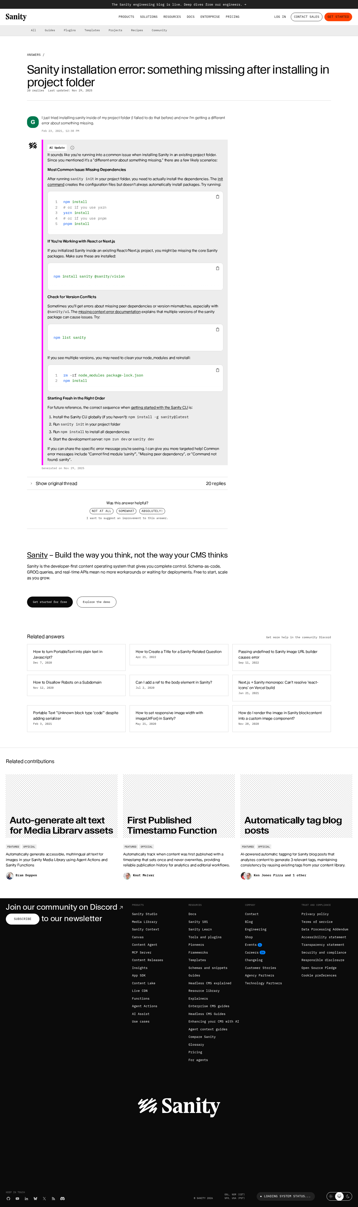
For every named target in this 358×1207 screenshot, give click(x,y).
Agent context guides (207, 1029)
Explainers (198, 998)
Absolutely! (152, 511)
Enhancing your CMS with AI (213, 1021)
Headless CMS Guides (207, 1014)
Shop (249, 937)
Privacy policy (315, 914)
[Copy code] (217, 196)
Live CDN (140, 991)
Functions (141, 998)
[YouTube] (17, 1198)
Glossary (196, 1045)
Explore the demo (96, 602)
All (33, 30)
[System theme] (339, 1196)
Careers (252, 952)
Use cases (141, 1021)
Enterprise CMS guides (208, 1006)
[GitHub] (8, 1198)
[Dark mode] (348, 1196)
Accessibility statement (323, 937)
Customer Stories (260, 968)
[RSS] (53, 1198)
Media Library (144, 922)
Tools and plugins (205, 937)
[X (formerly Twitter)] (44, 1198)
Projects (115, 30)
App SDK (139, 975)
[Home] (16, 17)
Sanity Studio (144, 914)
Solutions (149, 17)
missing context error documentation (109, 311)
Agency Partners (259, 975)
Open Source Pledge (319, 968)
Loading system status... (287, 1196)
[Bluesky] (35, 1198)
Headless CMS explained (209, 983)
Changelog (254, 960)
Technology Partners (263, 983)
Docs (191, 17)
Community (159, 30)
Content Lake (143, 983)
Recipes (137, 30)
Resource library (204, 991)
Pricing (232, 17)
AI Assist (141, 1014)
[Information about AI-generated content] (72, 147)
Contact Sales (306, 17)
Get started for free (50, 602)
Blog (249, 922)
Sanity (37, 554)
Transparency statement (322, 945)
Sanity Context (145, 929)
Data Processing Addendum (324, 929)
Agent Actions (144, 1006)
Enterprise (210, 17)
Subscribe (22, 919)
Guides (50, 30)
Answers (34, 55)
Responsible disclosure (322, 960)
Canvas (138, 937)
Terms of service (317, 922)
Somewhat (126, 511)
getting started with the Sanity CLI (159, 407)
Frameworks (198, 952)
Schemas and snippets (207, 968)
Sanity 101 (198, 922)
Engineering (255, 929)
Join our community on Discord (61, 907)
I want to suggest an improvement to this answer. (127, 518)
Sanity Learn (200, 929)
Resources (172, 17)
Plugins (70, 30)
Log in (280, 17)
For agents (198, 1060)
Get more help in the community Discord (298, 637)
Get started (338, 17)
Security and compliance (323, 952)
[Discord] (62, 1198)
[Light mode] (331, 1196)
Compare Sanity (202, 1037)
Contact (252, 914)
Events (251, 945)
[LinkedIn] (26, 1198)
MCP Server (141, 952)
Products (126, 17)
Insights (140, 968)
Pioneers (196, 945)
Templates (92, 30)
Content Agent (144, 945)
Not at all (101, 511)
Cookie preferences (319, 975)
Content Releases (147, 960)
